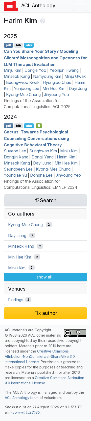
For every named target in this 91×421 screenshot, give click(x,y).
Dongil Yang (43, 156)
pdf (8, 45)
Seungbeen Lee (18, 169)
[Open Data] (39, 125)
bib (18, 45)
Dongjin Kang (16, 156)
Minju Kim (12, 70)
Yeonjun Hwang (64, 70)
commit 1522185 (26, 412)
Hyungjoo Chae (57, 82)
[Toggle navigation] (80, 6)
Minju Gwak (75, 76)
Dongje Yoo (35, 70)
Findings (15, 299)
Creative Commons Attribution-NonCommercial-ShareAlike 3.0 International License (40, 356)
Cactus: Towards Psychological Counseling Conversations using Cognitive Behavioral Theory (36, 138)
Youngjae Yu (15, 175)
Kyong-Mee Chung (23, 94)
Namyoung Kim (47, 76)
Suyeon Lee (15, 150)
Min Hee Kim (53, 88)
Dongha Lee (41, 175)
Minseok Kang (17, 76)
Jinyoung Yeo (56, 94)
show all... (46, 276)
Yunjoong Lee (26, 88)
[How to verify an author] (42, 20)
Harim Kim (66, 156)
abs (29, 45)
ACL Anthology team (21, 397)
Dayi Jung (78, 88)
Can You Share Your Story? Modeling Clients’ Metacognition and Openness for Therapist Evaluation (45, 58)
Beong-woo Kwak (22, 82)
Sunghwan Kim (43, 150)
